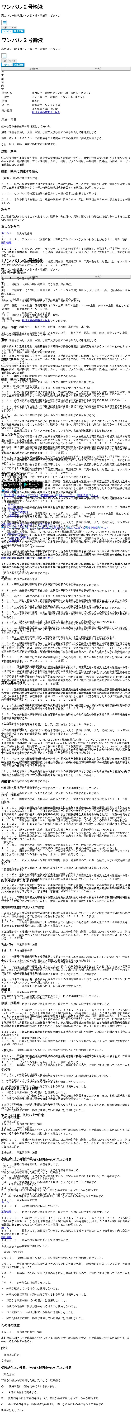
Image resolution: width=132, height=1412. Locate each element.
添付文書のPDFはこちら (46, 112)
